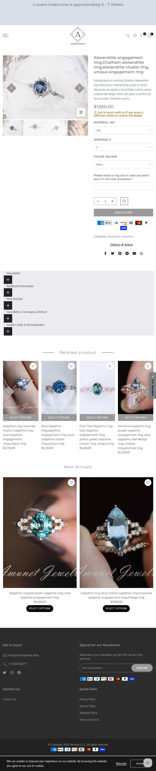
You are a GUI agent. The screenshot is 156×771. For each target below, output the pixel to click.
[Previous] (11, 88)
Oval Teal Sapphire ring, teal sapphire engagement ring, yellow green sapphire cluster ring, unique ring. (97, 434)
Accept (139, 763)
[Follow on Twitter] (4, 672)
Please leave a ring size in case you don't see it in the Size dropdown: (121, 177)
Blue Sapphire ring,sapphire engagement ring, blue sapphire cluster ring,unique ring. (57, 434)
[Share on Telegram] (127, 253)
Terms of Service (89, 719)
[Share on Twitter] (112, 253)
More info (121, 763)
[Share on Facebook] (105, 253)
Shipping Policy (88, 712)
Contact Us (9, 699)
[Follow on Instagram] (12, 672)
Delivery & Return (121, 245)
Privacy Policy (88, 699)
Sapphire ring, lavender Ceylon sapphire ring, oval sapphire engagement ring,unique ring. (19, 434)
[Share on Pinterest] (120, 253)
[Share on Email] (134, 253)
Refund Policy (88, 706)
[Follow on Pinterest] (19, 672)
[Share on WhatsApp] (141, 253)
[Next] (79, 88)
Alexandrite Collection (120, 236)
